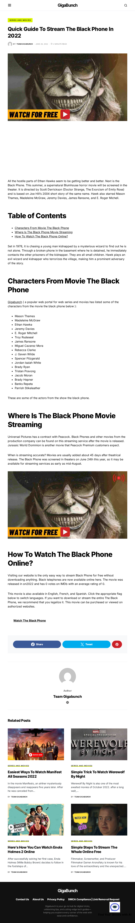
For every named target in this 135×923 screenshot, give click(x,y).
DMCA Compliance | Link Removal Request (93, 899)
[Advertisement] (67, 152)
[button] (9, 5)
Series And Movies (20, 20)
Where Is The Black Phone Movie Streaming (44, 232)
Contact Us (22, 899)
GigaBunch (68, 5)
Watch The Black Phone (29, 620)
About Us (38, 899)
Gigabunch (15, 302)
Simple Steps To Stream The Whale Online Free (94, 849)
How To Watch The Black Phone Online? (41, 236)
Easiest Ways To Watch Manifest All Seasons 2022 (35, 774)
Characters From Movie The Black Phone (42, 228)
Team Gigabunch (67, 696)
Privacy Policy (56, 899)
